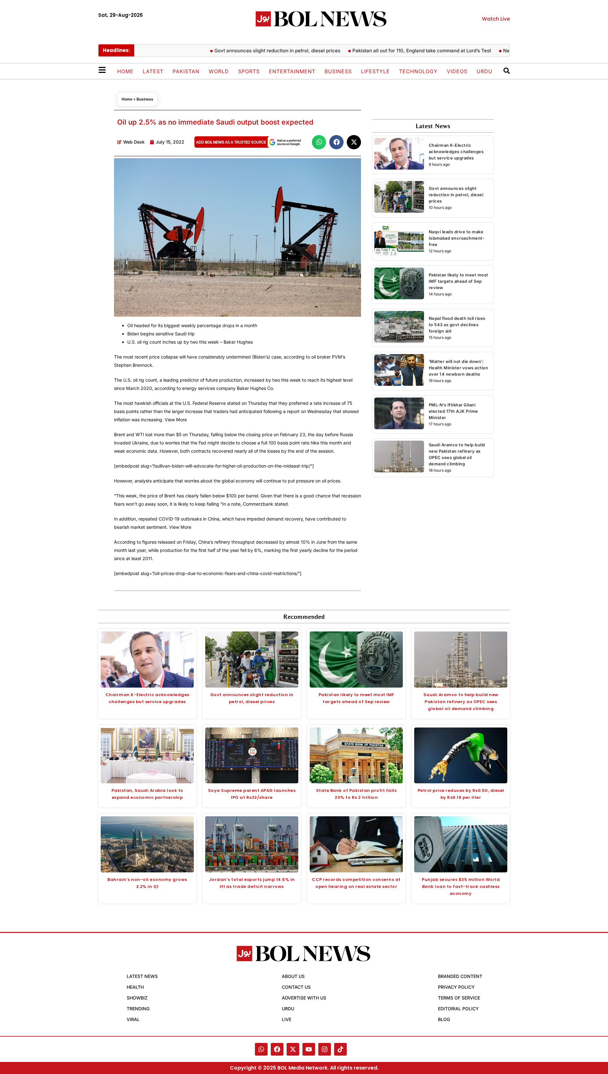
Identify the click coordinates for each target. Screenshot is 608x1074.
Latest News (142, 976)
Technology (418, 71)
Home (125, 71)
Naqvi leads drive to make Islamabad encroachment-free (457, 238)
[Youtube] (308, 1049)
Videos (457, 71)
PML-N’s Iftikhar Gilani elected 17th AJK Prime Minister (453, 411)
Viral (133, 1019)
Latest (153, 71)
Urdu (484, 71)
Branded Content (460, 976)
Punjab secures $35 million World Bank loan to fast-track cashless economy (461, 886)
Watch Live (496, 19)
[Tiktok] (340, 1049)
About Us (293, 976)
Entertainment (292, 71)
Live (286, 1019)
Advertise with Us (304, 997)
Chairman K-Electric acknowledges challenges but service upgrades (456, 151)
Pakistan (186, 71)
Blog (444, 1019)
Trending (138, 1008)
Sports (249, 71)
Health (135, 987)
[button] (319, 142)
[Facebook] (277, 1049)
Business (338, 71)
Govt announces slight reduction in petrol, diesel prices (258, 51)
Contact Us (296, 987)
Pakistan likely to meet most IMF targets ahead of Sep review (458, 281)
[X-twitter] (293, 1049)
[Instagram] (324, 1049)
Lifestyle (375, 71)
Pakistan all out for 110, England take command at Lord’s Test (402, 51)
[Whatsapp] (261, 1049)
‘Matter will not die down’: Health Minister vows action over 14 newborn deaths (458, 368)
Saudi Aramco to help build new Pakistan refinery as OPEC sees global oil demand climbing (460, 702)
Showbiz (137, 997)
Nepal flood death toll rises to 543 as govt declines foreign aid (457, 324)
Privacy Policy (456, 987)
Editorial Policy (458, 1008)
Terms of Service (459, 997)
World (219, 71)
